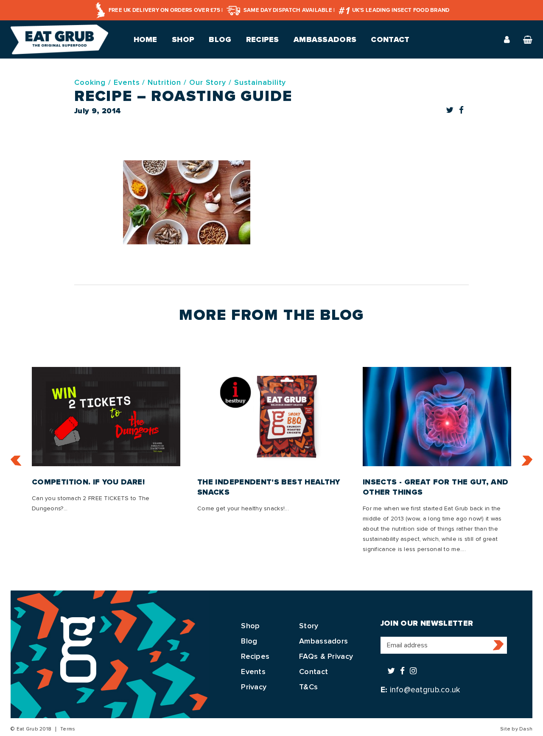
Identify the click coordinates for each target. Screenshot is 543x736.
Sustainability (260, 82)
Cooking (90, 82)
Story (308, 625)
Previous (16, 461)
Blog (220, 39)
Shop (183, 39)
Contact (390, 39)
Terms (67, 729)
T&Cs (308, 686)
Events (127, 82)
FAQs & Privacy (326, 656)
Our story (207, 82)
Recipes (262, 39)
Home (145, 39)
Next (527, 461)
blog (342, 315)
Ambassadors (325, 39)
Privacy (253, 686)
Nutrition (164, 82)
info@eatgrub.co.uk (425, 690)
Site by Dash (516, 729)
